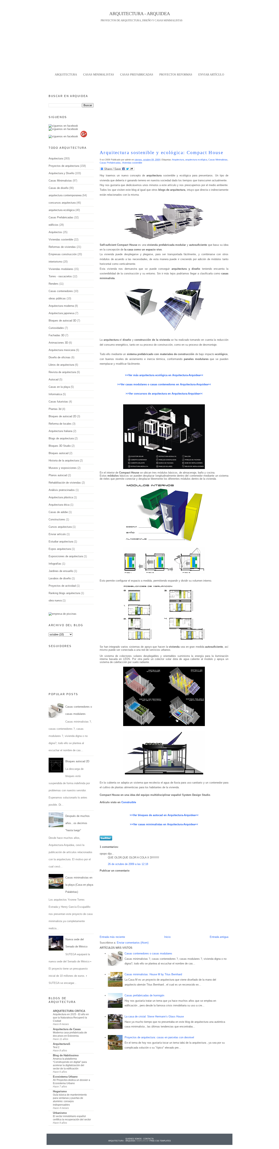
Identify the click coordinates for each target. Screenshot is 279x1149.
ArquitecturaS (61, 1043)
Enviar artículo (211, 74)
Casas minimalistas (98, 74)
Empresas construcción (63, 254)
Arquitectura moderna (61, 305)
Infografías (55, 563)
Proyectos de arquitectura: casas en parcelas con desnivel (159, 1037)
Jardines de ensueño (61, 571)
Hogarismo (60, 1091)
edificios (53, 224)
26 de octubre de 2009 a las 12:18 (128, 864)
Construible (128, 802)
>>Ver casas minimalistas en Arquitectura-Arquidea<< (164, 824)
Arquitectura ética (59, 504)
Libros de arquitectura (61, 364)
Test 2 (56, 1047)
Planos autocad (58, 475)
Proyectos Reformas (175, 74)
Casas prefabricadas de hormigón (144, 995)
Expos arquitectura (60, 548)
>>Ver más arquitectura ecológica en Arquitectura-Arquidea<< (164, 375)
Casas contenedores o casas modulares (148, 953)
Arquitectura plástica (61, 497)
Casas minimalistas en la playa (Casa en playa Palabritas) (79, 884)
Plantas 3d (55, 408)
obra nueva (55, 600)
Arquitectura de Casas (67, 1029)
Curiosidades (56, 327)
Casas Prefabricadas (110, 162)
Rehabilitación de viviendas (65, 482)
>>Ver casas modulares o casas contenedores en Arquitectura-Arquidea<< (164, 384)
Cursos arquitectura (60, 526)
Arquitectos (55, 232)
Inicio (167, 936)
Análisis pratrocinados (62, 490)
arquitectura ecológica (196, 159)
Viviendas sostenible (132, 162)
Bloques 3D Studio (60, 445)
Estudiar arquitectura (61, 541)
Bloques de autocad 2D (62, 416)
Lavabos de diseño (60, 578)
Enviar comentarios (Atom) (132, 942)
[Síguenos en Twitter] (63, 129)
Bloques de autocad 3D (62, 320)
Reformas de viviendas (62, 246)
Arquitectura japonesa (61, 313)
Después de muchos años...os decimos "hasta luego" (77, 823)
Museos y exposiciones (63, 467)
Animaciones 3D (58, 342)
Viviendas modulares (61, 269)
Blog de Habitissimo (66, 1055)
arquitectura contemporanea (65, 195)
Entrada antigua (219, 936)
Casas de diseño (58, 187)
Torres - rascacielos (60, 276)
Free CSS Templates (160, 1141)
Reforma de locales (60, 423)
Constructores (57, 519)
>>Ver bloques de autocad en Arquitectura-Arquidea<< (164, 815)
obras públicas (57, 298)
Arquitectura (66, 74)
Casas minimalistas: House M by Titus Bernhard (153, 974)
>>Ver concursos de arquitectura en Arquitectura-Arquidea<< (164, 393)
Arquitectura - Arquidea (139, 13)
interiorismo (55, 261)
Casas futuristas (58, 401)
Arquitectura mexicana (62, 350)
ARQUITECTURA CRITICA (69, 1011)
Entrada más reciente (112, 936)
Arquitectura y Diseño (61, 173)
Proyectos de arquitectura (64, 165)
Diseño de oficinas (59, 357)
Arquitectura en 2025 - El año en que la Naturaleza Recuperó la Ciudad (71, 1017)
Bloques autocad (58, 453)
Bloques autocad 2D (77, 761)
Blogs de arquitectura (61, 438)
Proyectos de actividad (62, 585)
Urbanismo (60, 1112)
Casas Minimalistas (218, 159)
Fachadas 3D (56, 335)
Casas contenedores (61, 291)
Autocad (53, 379)
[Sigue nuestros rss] (63, 136)
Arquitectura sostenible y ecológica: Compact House (161, 152)
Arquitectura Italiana (60, 431)
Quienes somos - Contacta (139, 1139)
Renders (53, 283)
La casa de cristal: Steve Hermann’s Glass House (154, 1016)
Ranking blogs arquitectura (64, 593)
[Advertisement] (139, 79)
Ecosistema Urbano (65, 1076)
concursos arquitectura (62, 202)
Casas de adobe (58, 512)
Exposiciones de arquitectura (66, 556)
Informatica (55, 394)
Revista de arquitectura (62, 372)
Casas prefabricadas (136, 74)
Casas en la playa (59, 386)
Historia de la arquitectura (64, 460)
